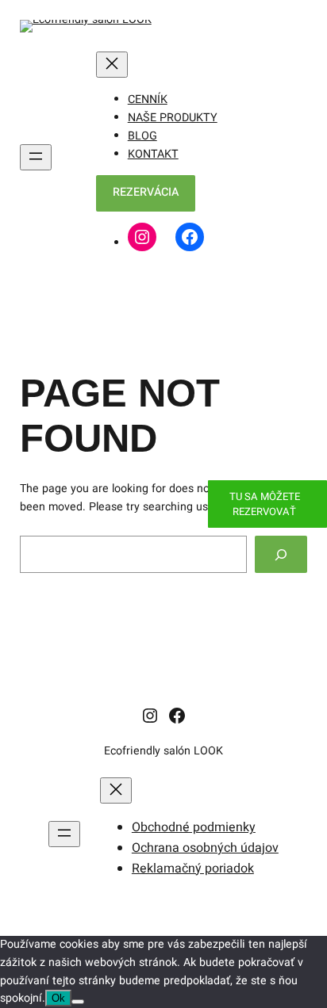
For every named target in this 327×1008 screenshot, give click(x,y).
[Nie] (77, 1001)
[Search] (281, 554)
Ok (58, 998)
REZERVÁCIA (146, 192)
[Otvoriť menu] (36, 157)
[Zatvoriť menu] (112, 65)
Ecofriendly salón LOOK (163, 751)
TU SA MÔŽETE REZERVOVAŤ (264, 504)
